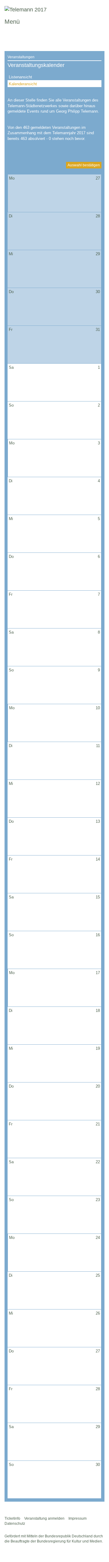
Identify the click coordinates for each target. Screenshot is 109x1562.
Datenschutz (15, 1523)
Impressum (77, 1518)
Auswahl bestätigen (84, 165)
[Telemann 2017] (26, 10)
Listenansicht (20, 77)
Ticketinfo (12, 1518)
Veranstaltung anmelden (44, 1518)
